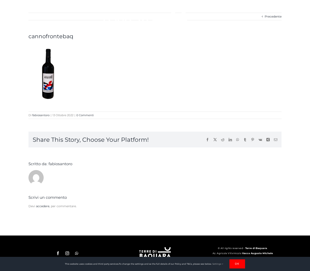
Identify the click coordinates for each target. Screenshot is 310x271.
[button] (242, 23)
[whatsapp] (76, 253)
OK (237, 264)
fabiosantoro (41, 115)
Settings (217, 264)
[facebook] (58, 253)
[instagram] (67, 253)
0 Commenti (85, 115)
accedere (42, 206)
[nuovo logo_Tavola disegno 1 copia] (155, 249)
